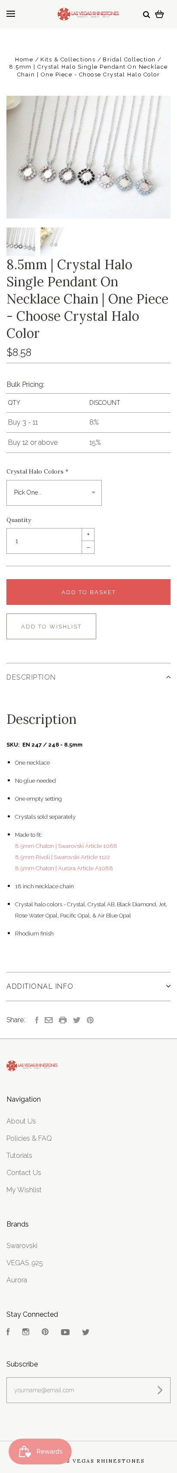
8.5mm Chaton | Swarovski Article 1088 (66, 846)
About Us (21, 1121)
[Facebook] (8, 1333)
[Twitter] (86, 1333)
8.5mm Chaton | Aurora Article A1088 (64, 868)
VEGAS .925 (24, 1263)
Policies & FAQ (29, 1138)
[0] (159, 14)
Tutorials (19, 1155)
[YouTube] (65, 1333)
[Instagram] (25, 1333)
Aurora (16, 1280)
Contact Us (23, 1173)
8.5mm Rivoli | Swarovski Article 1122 (62, 857)
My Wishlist (24, 1190)
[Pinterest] (45, 1333)
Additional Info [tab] (40, 986)
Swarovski (21, 1246)
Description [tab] (31, 677)
